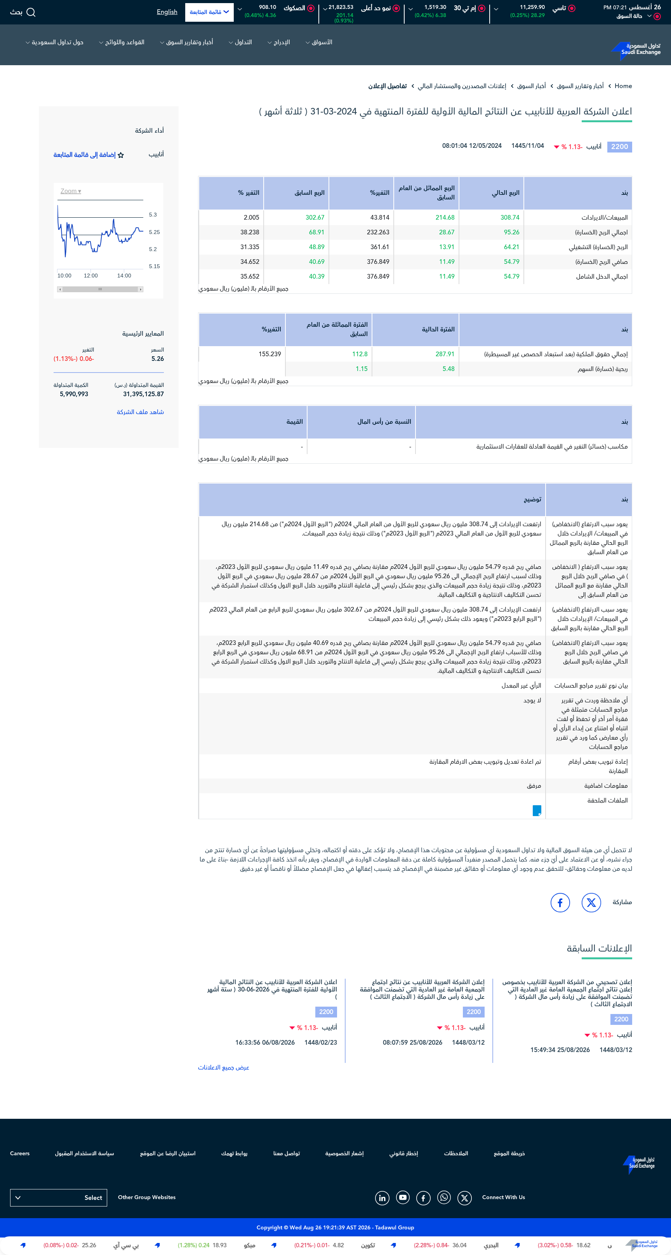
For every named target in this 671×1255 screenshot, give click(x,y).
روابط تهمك (234, 1153)
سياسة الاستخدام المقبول (84, 1153)
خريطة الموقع (509, 1153)
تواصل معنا (286, 1153)
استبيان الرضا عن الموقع (168, 1153)
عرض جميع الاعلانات (223, 1067)
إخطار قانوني (403, 1153)
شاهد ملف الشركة (140, 412)
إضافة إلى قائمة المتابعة (85, 154)
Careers (20, 1153)
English (167, 12)
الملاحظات (456, 1153)
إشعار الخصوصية (344, 1153)
